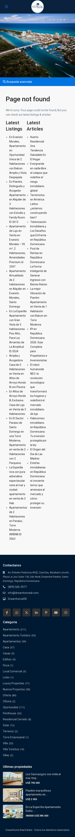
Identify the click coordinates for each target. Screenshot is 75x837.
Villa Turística (11, 749)
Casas (6, 653)
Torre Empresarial (14, 737)
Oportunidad (10, 707)
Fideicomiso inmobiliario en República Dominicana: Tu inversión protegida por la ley (38, 432)
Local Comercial (12, 671)
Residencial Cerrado (15, 719)
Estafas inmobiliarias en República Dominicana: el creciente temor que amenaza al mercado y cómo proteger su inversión (38, 485)
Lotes (6, 677)
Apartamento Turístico (16, 635)
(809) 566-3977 (17, 586)
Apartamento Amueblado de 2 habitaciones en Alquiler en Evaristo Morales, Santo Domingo (17, 288)
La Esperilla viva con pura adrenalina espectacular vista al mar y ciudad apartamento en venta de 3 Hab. (17, 485)
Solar (6, 725)
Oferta (7, 695)
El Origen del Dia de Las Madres (37, 454)
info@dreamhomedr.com (23, 592)
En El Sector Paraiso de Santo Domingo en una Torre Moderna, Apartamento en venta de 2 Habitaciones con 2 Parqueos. (17, 441)
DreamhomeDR (17, 598)
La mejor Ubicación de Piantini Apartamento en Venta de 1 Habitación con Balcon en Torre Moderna (38, 306)
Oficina (7, 701)
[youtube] (56, 612)
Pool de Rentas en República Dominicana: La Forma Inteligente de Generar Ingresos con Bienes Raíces (38, 266)
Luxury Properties (13, 683)
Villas (6, 755)
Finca (6, 665)
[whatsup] (17, 612)
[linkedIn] (36, 612)
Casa (6, 647)
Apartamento (11, 629)
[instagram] (66, 612)
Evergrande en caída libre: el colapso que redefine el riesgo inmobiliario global (39, 177)
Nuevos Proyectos (14, 689)
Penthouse (9, 713)
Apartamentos (12, 641)
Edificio (7, 659)
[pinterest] (46, 612)
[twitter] (26, 612)
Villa (5, 743)
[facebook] (7, 612)
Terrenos (8, 731)
